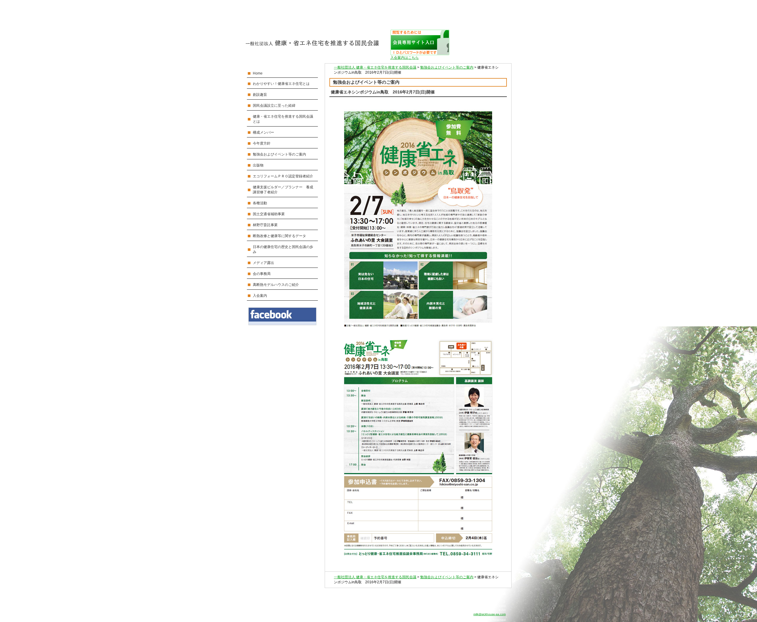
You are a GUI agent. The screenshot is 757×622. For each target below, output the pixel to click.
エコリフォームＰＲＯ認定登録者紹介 (283, 176)
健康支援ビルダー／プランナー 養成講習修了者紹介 (283, 189)
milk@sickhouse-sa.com (489, 614)
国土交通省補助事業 (269, 214)
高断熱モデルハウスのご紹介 (276, 285)
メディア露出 (263, 263)
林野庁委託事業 (265, 225)
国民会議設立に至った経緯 (274, 105)
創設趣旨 (260, 95)
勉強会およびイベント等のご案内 (279, 154)
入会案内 (260, 296)
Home (258, 73)
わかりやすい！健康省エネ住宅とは (281, 84)
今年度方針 (262, 143)
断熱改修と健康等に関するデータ (279, 236)
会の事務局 (262, 274)
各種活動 (260, 203)
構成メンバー (263, 132)
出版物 (258, 165)
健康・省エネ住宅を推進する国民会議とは (283, 119)
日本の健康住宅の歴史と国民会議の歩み (283, 249)
